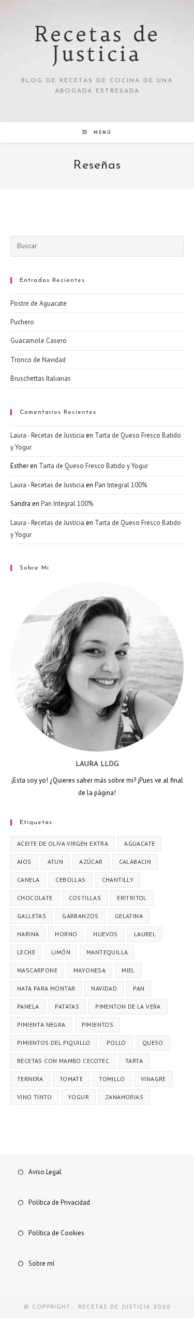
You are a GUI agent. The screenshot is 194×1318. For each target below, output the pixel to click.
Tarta (134, 1061)
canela (28, 879)
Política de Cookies (56, 1233)
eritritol (132, 898)
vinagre (153, 1079)
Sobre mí (41, 1263)
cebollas (70, 879)
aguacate (139, 843)
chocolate (35, 898)
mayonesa (89, 970)
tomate (71, 1079)
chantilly (118, 879)
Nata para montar (46, 988)
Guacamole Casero (38, 340)
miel (128, 970)
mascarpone (37, 970)
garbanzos (80, 916)
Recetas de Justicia (97, 44)
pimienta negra (41, 1024)
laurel (145, 934)
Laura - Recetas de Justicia (47, 435)
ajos (24, 861)
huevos (105, 934)
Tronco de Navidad (38, 359)
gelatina (129, 916)
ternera (30, 1079)
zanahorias (124, 1097)
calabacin (135, 861)
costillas (85, 898)
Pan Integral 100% (121, 485)
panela (28, 1006)
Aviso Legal (45, 1171)
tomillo (112, 1079)
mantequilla (107, 952)
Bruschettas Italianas (40, 378)
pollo (116, 1042)
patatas (67, 1006)
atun (56, 861)
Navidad (104, 988)
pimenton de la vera (128, 1006)
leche (26, 952)
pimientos (98, 1024)
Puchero (22, 322)
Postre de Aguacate (38, 303)
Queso (152, 1042)
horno (66, 934)
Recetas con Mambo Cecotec (63, 1061)
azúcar (90, 861)
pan (138, 988)
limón (60, 952)
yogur (78, 1097)
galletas (31, 916)
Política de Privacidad (59, 1202)
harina (28, 934)
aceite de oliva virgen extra (62, 843)
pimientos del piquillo (54, 1042)
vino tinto (34, 1097)
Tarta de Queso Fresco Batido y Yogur (93, 465)
